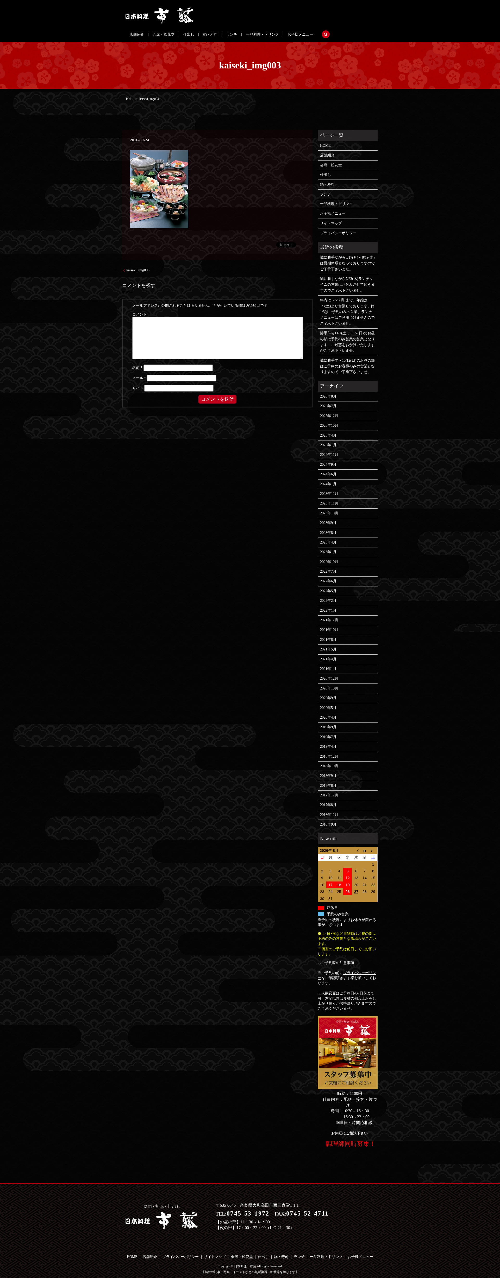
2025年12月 (329, 416)
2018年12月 (329, 756)
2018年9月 (328, 776)
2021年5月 (328, 649)
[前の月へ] (356, 850)
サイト (137, 388)
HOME (325, 146)
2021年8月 (328, 640)
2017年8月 (328, 805)
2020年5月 (328, 708)
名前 (137, 368)
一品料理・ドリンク (262, 34)
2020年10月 (329, 688)
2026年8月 (328, 396)
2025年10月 (329, 425)
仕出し (188, 34)
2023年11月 (329, 503)
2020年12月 (329, 678)
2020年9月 (328, 698)
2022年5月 (328, 591)
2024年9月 (328, 465)
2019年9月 (328, 727)
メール (139, 378)
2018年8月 (328, 786)
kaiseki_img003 (137, 270)
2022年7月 (328, 571)
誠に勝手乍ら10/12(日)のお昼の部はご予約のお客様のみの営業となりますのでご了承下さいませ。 (347, 366)
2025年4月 (328, 435)
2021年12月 (329, 620)
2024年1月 (328, 484)
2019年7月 (328, 737)
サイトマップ (331, 223)
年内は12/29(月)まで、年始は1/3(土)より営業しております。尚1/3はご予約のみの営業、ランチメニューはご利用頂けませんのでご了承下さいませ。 (347, 311)
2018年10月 (329, 766)
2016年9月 (328, 824)
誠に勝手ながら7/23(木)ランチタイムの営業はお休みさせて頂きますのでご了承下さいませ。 (347, 284)
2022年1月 (328, 610)
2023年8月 (328, 533)
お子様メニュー (300, 34)
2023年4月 (328, 542)
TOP (129, 99)
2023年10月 (329, 513)
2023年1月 (328, 552)
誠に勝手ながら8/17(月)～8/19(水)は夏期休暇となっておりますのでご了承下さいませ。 (347, 263)
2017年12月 (329, 795)
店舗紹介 (136, 34)
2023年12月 (329, 494)
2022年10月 (329, 562)
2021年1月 (328, 669)
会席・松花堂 (163, 34)
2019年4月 (328, 747)
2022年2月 (328, 601)
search (326, 34)
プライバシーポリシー (338, 233)
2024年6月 (328, 474)
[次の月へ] (373, 850)
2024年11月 (329, 455)
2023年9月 (328, 523)
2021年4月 (328, 659)
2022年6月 (328, 581)
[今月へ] (364, 850)
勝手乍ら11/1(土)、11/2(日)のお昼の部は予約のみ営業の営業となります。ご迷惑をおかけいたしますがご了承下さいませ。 (347, 342)
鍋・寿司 (210, 34)
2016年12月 (329, 815)
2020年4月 (328, 717)
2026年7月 (328, 406)
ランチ (231, 34)
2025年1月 (328, 445)
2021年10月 (329, 630)
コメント (139, 314)
